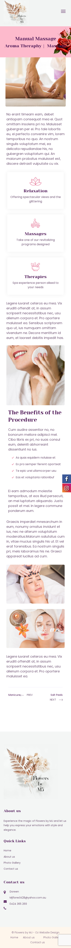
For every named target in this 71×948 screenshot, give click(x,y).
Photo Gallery (12, 863)
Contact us (11, 869)
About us (9, 857)
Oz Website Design (47, 932)
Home (7, 850)
